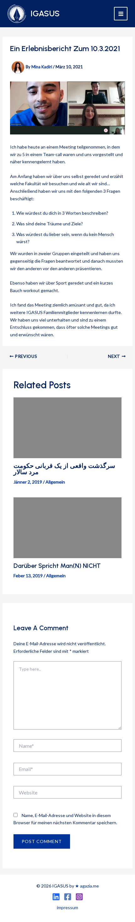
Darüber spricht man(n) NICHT (57, 565)
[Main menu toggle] (120, 13)
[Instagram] (79, 897)
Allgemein (55, 482)
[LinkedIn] (56, 897)
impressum (67, 907)
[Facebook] (68, 897)
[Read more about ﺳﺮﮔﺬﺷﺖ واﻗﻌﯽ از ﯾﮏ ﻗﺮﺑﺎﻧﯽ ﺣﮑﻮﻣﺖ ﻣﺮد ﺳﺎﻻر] (68, 427)
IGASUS (45, 13)
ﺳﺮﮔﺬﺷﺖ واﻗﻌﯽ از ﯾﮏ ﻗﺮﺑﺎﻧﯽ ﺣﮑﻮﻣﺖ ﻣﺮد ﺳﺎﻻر (64, 469)
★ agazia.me (87, 885)
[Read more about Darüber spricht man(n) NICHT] (68, 527)
